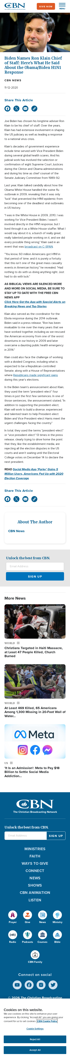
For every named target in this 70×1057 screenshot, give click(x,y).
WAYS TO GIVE (35, 863)
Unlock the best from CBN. (28, 558)
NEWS (35, 878)
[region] (35, 1028)
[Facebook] (7, 109)
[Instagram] (41, 984)
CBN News (12, 80)
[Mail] (25, 109)
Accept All (35, 1050)
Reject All (35, 1039)
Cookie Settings (35, 1028)
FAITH (34, 856)
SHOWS (35, 885)
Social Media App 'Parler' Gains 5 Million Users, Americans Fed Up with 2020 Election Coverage (33, 473)
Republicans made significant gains (35, 375)
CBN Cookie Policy (47, 1021)
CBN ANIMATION (35, 892)
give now (46, 6)
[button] (60, 6)
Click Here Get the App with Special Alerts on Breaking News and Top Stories (34, 304)
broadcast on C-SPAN (39, 247)
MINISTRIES (35, 848)
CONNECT (35, 870)
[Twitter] (16, 109)
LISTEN (35, 900)
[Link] (34, 109)
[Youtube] (17, 984)
